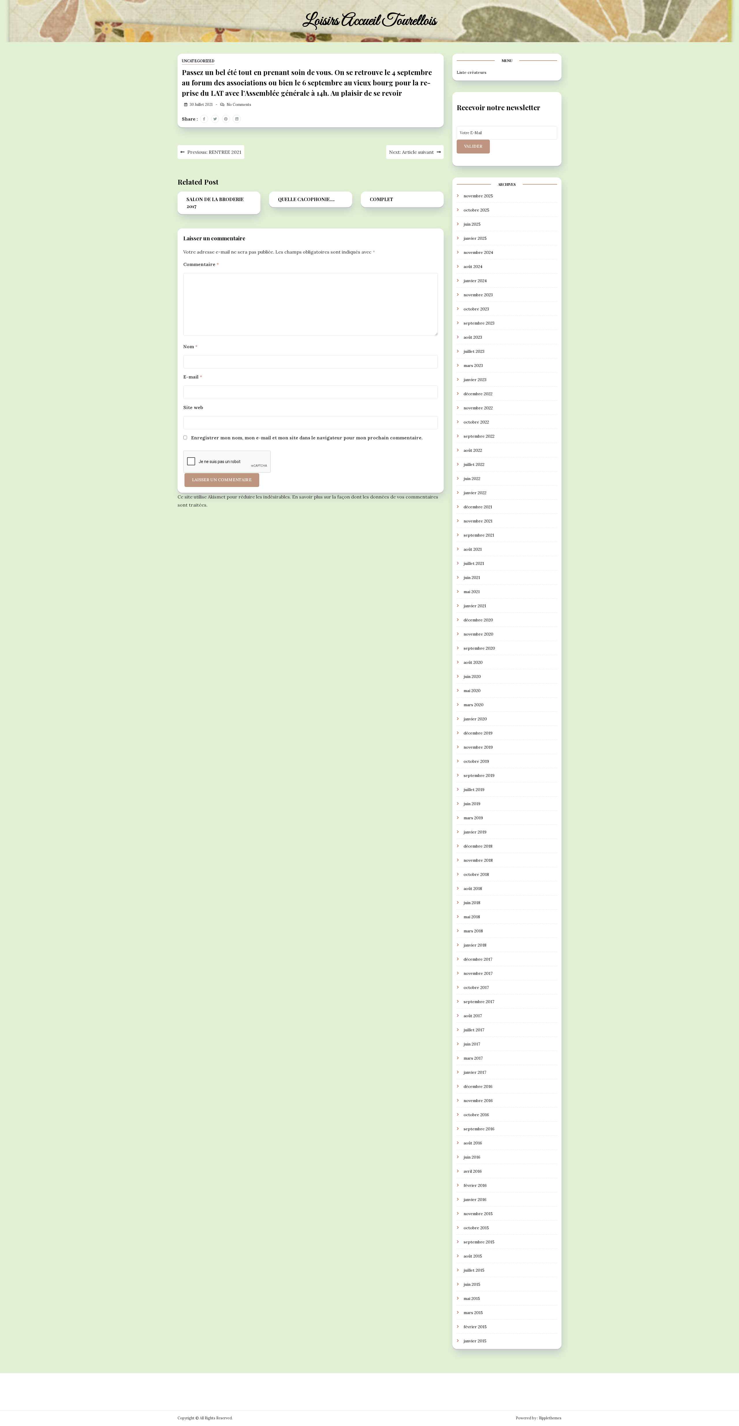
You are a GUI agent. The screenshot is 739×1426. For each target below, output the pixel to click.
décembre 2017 (478, 959)
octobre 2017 (476, 987)
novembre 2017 (478, 973)
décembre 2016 (478, 1086)
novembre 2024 (478, 252)
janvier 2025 (475, 238)
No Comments (239, 104)
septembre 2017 (479, 1001)
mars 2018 (473, 931)
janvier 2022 (475, 492)
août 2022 (473, 450)
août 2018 (473, 888)
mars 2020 (474, 704)
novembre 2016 (478, 1100)
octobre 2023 (476, 309)
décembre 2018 (478, 846)
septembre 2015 (479, 1242)
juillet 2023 (474, 351)
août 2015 (473, 1256)
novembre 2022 (478, 408)
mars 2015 (473, 1312)
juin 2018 (472, 902)
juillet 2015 (474, 1270)
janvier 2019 (475, 832)
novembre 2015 (478, 1213)
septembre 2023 (479, 323)
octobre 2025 (476, 210)
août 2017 (473, 1015)
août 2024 (473, 266)
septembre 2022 (479, 436)
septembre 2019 (479, 775)
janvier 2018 (475, 945)
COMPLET (381, 199)
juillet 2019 (474, 789)
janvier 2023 (475, 379)
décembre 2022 (478, 393)
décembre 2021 (478, 506)
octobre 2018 (476, 874)
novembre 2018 (478, 860)
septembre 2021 (479, 535)
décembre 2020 (478, 620)
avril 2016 (473, 1171)
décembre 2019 (478, 733)
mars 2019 (473, 817)
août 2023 (473, 337)
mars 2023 (473, 365)
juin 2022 (472, 478)
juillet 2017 (474, 1030)
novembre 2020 (478, 634)
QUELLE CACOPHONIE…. (306, 199)
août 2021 (473, 549)
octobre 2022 (476, 422)
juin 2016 (472, 1157)
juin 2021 (472, 577)
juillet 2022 (474, 464)
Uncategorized (198, 61)
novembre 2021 (478, 521)
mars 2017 (473, 1058)
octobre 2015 (476, 1227)
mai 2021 (472, 591)
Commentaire (201, 264)
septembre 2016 (479, 1128)
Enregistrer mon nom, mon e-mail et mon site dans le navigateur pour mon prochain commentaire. (307, 438)
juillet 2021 (474, 563)
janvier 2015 (475, 1340)
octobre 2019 (476, 761)
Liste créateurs (471, 72)
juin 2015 (472, 1284)
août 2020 (473, 662)
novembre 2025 (478, 195)
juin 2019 (472, 803)
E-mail (192, 377)
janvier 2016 (475, 1199)
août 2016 (473, 1143)
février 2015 (475, 1326)
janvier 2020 (475, 719)
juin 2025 (472, 224)
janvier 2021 (475, 605)
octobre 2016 (476, 1114)
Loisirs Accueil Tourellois (369, 21)
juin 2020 (472, 676)
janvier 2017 (475, 1072)
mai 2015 (472, 1298)
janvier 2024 (475, 280)
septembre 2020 (479, 648)
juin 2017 (472, 1044)
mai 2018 (472, 916)
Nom (190, 346)
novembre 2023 (478, 294)
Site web (193, 407)
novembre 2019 (478, 747)
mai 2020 (472, 690)
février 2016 (475, 1185)
